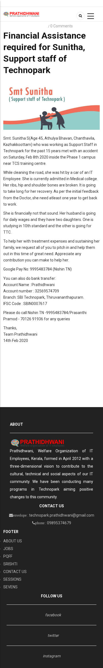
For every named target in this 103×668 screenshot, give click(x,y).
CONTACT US (15, 571)
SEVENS (10, 587)
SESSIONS (12, 579)
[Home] (21, 14)
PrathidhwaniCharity (25, 26)
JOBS (8, 548)
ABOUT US (12, 541)
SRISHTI (10, 564)
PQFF (7, 556)
